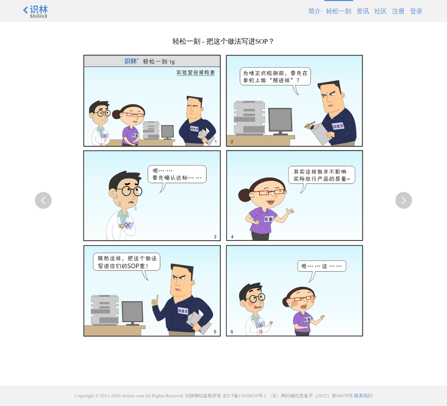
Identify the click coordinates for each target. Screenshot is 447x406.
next (403, 200)
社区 (380, 11)
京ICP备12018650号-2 (244, 395)
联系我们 (363, 395)
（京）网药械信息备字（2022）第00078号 (310, 395)
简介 (314, 11)
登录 (416, 11)
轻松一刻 (338, 11)
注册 (398, 11)
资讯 (363, 11)
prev (43, 200)
